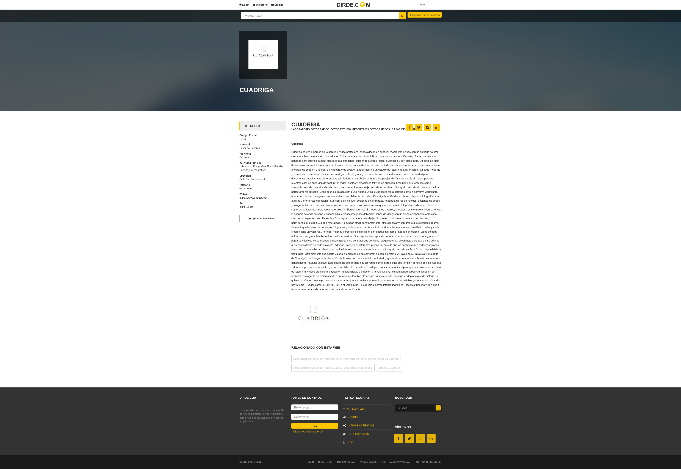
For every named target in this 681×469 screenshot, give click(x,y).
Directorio (261, 4)
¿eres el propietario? (264, 218)
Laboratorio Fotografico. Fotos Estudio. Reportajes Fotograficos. (333, 368)
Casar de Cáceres (389, 368)
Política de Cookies (428, 462)
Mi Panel (353, 417)
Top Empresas (346, 462)
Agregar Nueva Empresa (425, 15)
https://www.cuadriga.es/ (253, 197)
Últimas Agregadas (361, 425)
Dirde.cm (353, 5)
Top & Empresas (358, 433)
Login (245, 4)
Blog (350, 442)
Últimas (278, 4)
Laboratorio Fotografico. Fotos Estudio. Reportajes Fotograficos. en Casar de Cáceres (345, 358)
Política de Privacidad (395, 462)
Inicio (310, 462)
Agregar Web (356, 408)
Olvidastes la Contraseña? (308, 431)
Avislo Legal (368, 462)
